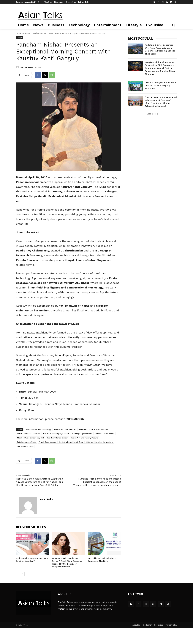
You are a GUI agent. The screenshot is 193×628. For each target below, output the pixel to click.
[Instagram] (163, 2)
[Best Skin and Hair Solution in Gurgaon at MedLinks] (104, 543)
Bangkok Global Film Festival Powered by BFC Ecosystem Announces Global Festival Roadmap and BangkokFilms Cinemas (160, 68)
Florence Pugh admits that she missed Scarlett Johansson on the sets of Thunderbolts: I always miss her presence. (97, 481)
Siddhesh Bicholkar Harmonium (99, 442)
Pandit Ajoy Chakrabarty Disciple (84, 438)
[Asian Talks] (18, 67)
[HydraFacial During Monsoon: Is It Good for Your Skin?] (32, 543)
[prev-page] (18, 574)
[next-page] (23, 574)
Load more (151, 114)
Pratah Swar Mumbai (47, 442)
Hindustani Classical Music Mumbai (93, 429)
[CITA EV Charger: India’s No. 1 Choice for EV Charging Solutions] (135, 86)
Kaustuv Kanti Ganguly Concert (56, 433)
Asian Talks (27, 67)
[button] (173, 25)
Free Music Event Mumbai (65, 429)
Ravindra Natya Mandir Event (71, 442)
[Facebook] (38, 75)
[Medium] (171, 2)
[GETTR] (158, 2)
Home (18, 33)
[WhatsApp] (52, 75)
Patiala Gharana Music (26, 442)
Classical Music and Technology (38, 429)
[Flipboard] (154, 2)
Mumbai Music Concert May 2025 (30, 438)
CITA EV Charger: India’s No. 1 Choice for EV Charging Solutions (160, 85)
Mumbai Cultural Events (104, 433)
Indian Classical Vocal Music (28, 433)
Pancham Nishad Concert (57, 438)
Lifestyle (26, 33)
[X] (175, 2)
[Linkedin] (167, 2)
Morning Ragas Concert (82, 433)
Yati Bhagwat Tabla (25, 446)
